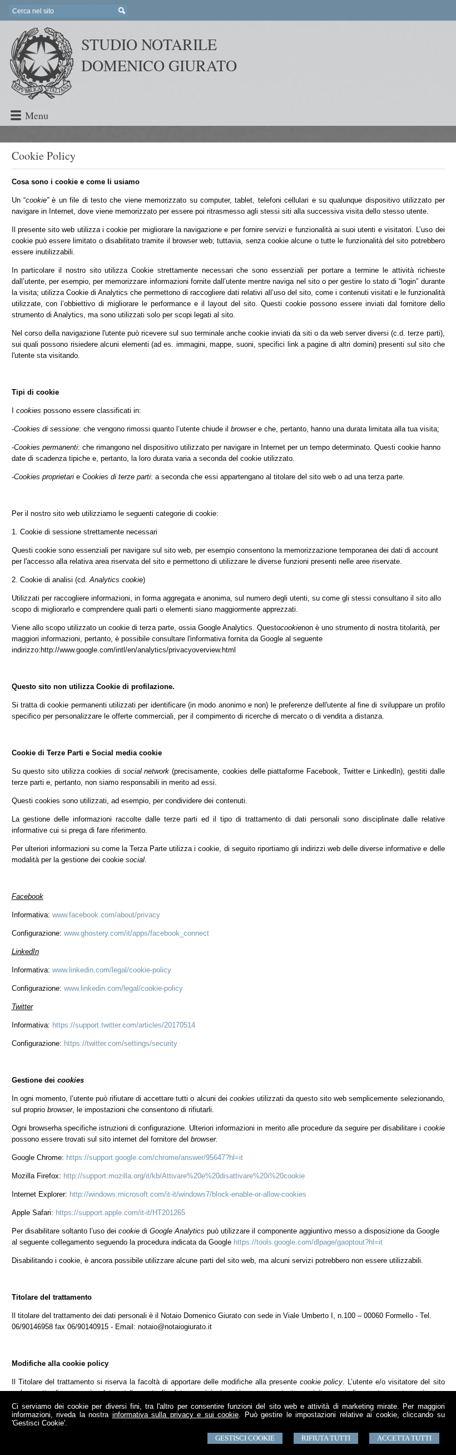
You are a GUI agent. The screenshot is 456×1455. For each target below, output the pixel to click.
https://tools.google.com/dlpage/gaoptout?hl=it (308, 1242)
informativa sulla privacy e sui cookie (175, 1414)
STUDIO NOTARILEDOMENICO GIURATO (159, 54)
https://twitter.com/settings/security (120, 1043)
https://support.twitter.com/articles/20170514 (123, 1025)
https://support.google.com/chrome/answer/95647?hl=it (154, 1157)
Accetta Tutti (404, 1438)
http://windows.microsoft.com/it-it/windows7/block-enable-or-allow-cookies (188, 1194)
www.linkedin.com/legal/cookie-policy (111, 970)
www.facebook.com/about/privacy (106, 915)
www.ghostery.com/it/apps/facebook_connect (136, 933)
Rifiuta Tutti (325, 1438)
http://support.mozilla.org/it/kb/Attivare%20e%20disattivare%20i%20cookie (184, 1176)
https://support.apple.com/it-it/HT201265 (120, 1212)
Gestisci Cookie (245, 1438)
